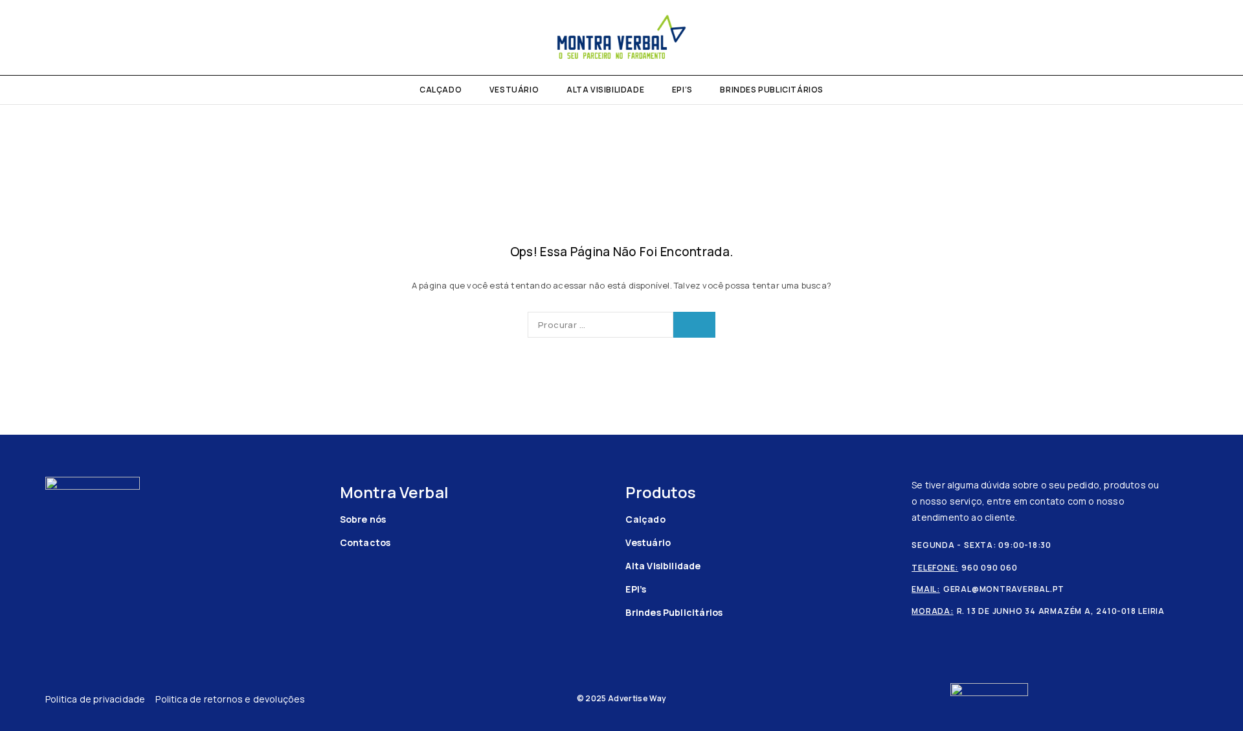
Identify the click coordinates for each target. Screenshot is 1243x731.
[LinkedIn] (66, 37)
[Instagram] (45, 37)
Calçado (441, 89)
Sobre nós (363, 519)
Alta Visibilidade (605, 89)
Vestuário (514, 89)
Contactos (365, 542)
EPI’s (682, 89)
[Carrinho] (1219, 37)
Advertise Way (637, 698)
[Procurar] (1196, 37)
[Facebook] (23, 37)
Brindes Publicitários (771, 89)
